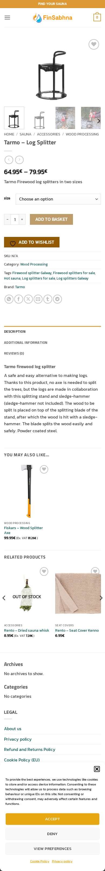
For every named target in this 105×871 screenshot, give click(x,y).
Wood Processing (82, 134)
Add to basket (51, 219)
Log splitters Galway (73, 278)
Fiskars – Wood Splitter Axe (23, 530)
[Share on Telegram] (57, 299)
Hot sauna (12, 278)
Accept (52, 819)
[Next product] (9, 160)
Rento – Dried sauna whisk (26, 630)
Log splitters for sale (38, 278)
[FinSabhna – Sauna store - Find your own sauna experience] (52, 17)
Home (9, 134)
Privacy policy (62, 861)
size (7, 198)
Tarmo (20, 287)
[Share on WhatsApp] (9, 299)
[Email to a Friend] (38, 299)
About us (12, 728)
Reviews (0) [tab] (14, 353)
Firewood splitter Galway (31, 272)
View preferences (52, 848)
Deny (52, 834)
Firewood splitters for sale (74, 272)
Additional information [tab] (26, 342)
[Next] (92, 70)
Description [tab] (15, 331)
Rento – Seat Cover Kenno (77, 630)
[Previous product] (19, 160)
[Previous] (13, 70)
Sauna (26, 134)
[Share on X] (28, 299)
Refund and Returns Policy (29, 749)
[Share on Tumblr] (47, 299)
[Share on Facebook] (18, 299)
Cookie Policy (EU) (22, 760)
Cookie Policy (39, 861)
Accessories (48, 134)
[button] (97, 769)
